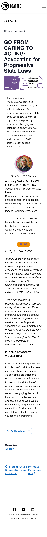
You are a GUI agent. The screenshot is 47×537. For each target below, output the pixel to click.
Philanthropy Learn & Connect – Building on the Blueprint (16, 470)
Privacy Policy (32, 518)
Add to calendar (18, 430)
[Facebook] (14, 509)
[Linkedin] (32, 509)
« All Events (10, 21)
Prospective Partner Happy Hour (35, 470)
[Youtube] (23, 509)
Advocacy (9, 448)
